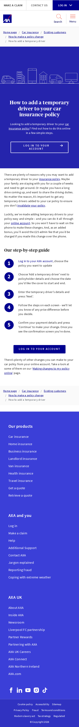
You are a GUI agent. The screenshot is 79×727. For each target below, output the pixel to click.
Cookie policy (25, 704)
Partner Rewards (20, 637)
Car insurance (30, 32)
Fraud (35, 710)
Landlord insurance (22, 458)
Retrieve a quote (20, 495)
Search (58, 22)
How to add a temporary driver (27, 41)
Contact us (39, 5)
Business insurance (22, 451)
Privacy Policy (21, 710)
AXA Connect (17, 659)
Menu (72, 21)
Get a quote (16, 488)
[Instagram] (36, 690)
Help (11, 540)
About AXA (16, 607)
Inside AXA (16, 615)
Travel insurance (20, 481)
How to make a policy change (25, 36)
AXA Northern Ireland (23, 666)
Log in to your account (39, 148)
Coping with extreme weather (29, 577)
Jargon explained (21, 562)
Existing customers (55, 32)
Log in (62, 5)
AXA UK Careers (19, 652)
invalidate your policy (31, 205)
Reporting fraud (20, 570)
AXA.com (14, 674)
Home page (10, 32)
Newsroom (16, 622)
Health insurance (20, 473)
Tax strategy (44, 716)
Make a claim (13, 5)
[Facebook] (11, 690)
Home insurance (20, 444)
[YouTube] (28, 690)
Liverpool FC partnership (26, 630)
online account (20, 223)
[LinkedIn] (19, 690)
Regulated (59, 716)
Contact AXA (17, 555)
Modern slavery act (24, 716)
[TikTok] (44, 690)
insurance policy (49, 179)
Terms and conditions (53, 710)
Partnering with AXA (22, 644)
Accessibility (42, 704)
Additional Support (22, 548)
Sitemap (56, 704)
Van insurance (18, 466)
